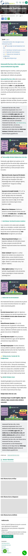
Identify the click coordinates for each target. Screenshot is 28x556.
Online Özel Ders (5, 549)
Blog (8, 15)
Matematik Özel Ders (6, 545)
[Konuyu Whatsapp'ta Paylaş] (8, 19)
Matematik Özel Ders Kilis (13, 455)
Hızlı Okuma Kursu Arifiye (8, 478)
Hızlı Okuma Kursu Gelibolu (9, 515)
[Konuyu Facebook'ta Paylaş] (2, 19)
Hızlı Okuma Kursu (21, 123)
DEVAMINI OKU (8, 536)
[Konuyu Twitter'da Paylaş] (5, 19)
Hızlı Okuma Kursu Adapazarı (9, 497)
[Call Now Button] (24, 553)
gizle (8, 39)
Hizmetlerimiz (12, 15)
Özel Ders (17, 11)
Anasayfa (11, 11)
